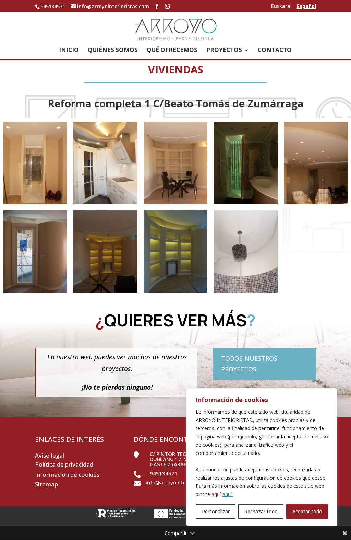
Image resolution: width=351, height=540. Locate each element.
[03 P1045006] (176, 204)
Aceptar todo (307, 511)
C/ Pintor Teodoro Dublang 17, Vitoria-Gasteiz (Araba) (178, 459)
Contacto (275, 51)
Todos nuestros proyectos (249, 363)
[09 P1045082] (246, 293)
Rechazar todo (261, 511)
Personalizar (216, 511)
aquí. (227, 494)
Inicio (69, 51)
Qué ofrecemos (172, 51)
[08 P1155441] (246, 204)
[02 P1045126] (316, 204)
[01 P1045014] (105, 204)
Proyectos (224, 51)
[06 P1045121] (35, 293)
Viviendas (175, 69)
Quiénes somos (113, 51)
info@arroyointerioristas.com (182, 482)
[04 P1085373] (105, 293)
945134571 (164, 473)
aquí (216, 494)
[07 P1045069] (35, 204)
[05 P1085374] (176, 293)
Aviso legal (49, 455)
